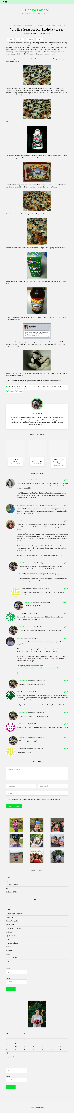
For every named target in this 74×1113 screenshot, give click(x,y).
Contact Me (9, 917)
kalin (18, 692)
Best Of (8, 906)
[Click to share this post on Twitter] (12, 391)
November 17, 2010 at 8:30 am (41, 588)
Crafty (8, 877)
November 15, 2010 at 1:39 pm (29, 613)
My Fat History (11, 936)
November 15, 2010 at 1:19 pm (36, 563)
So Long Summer (12, 884)
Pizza (54, 26)
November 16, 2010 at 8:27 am (36, 737)
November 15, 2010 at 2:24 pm (29, 638)
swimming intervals (21, 389)
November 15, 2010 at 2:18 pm (36, 627)
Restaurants (10, 950)
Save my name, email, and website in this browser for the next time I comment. (34, 799)
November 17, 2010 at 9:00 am (41, 602)
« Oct (7, 1060)
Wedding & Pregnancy (15, 913)
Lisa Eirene (33, 33)
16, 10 (7, 881)
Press (7, 939)
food (40, 26)
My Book (9, 932)
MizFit (19, 724)
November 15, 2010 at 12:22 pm (32, 521)
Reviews (8, 954)
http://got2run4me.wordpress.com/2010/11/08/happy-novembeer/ (39, 668)
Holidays (47, 26)
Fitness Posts (10, 925)
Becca (19, 480)
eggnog (34, 386)
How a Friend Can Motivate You (58, 461)
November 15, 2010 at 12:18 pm (47, 505)
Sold (7, 888)
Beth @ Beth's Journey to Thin (27, 505)
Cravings (26, 26)
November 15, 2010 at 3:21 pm (36, 712)
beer (11, 26)
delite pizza (20, 386)
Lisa (18, 613)
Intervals (41, 386)
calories (17, 26)
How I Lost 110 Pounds (13, 928)
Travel (8, 961)
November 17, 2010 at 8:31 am (35, 748)
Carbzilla (19, 521)
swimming (61, 26)
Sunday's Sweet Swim (37, 460)
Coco (18, 638)
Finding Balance (37, 10)
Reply (64, 480)
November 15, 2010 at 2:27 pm (36, 680)
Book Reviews (12, 958)
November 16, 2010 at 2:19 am (30, 724)
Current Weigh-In (12, 921)
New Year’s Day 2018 (15, 460)
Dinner (34, 26)
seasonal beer (55, 386)
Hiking (10, 910)
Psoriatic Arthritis (12, 943)
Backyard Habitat (11, 892)
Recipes (8, 947)
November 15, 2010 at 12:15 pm (30, 480)
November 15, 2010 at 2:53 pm (29, 692)
